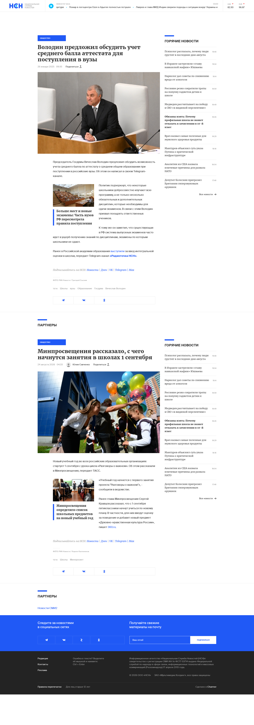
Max (131, 270)
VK (111, 270)
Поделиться (72, 66)
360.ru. (112, 527)
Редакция (43, 658)
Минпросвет (76, 559)
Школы (64, 288)
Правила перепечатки (49, 686)
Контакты (43, 664)
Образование (84, 288)
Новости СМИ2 (47, 608)
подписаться (203, 640)
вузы (72, 288)
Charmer (211, 686)
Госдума (98, 288)
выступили (118, 251)
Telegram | (122, 270)
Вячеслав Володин (115, 288)
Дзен (104, 270)
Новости (92, 270)
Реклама (42, 670)
